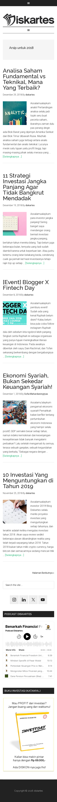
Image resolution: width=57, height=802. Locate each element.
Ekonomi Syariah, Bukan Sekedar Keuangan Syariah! (27, 381)
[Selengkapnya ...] (12, 156)
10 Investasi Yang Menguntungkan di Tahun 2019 (28, 480)
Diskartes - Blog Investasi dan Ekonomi (28, 19)
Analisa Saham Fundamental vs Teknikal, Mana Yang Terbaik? (24, 79)
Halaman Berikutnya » (43, 573)
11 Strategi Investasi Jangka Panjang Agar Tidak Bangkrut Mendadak (24, 187)
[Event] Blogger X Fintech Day (26, 285)
